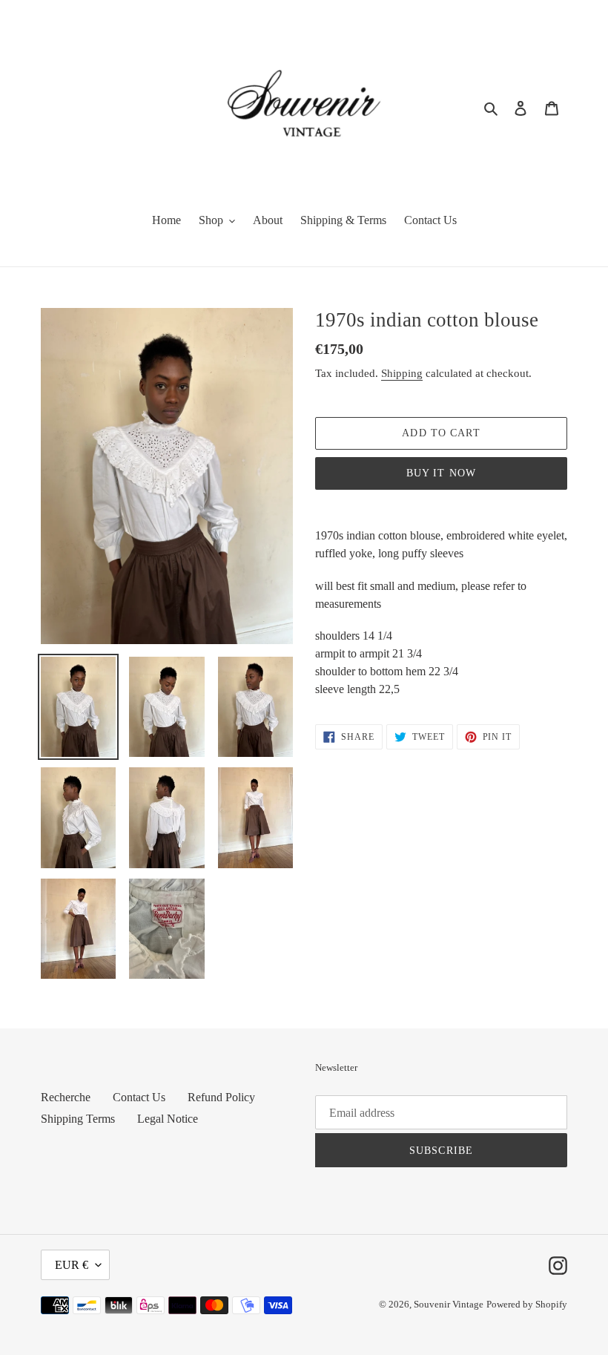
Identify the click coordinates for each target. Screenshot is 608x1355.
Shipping (402, 373)
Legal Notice (167, 1118)
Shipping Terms (78, 1118)
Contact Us (139, 1097)
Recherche (65, 1097)
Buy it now (441, 473)
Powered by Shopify (526, 1304)
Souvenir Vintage (448, 1304)
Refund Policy (221, 1097)
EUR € (71, 1265)
